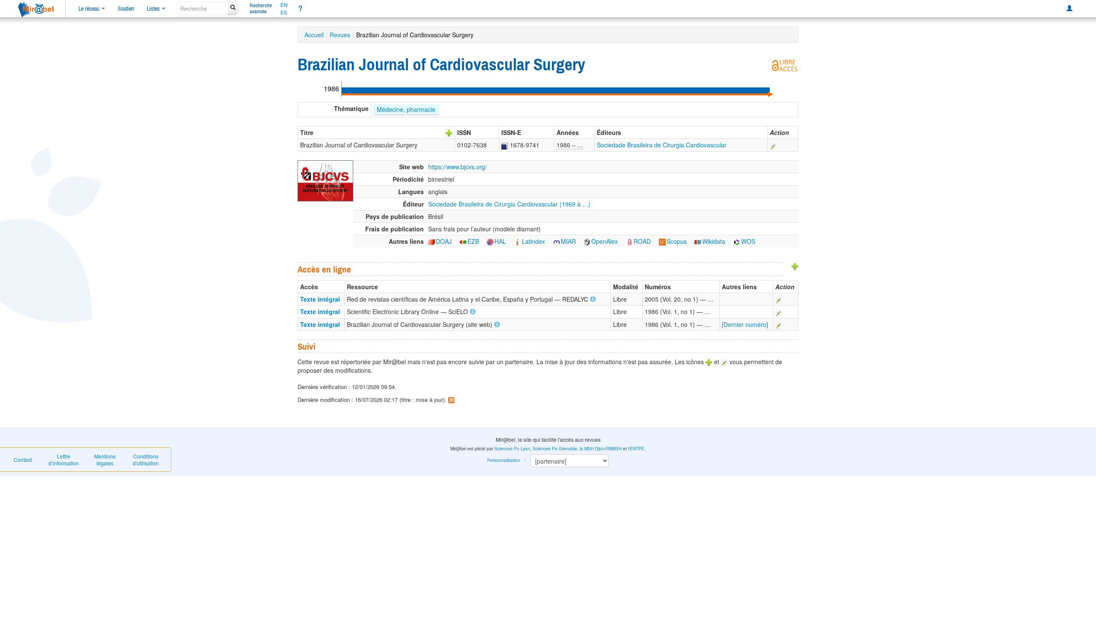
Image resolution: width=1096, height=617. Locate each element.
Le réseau (89, 8)
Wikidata (713, 241)
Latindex (533, 241)
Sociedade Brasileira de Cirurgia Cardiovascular (662, 145)
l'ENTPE (636, 449)
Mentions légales (105, 459)
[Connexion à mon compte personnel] (1069, 8)
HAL (500, 241)
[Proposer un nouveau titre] (449, 132)
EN (284, 5)
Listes (154, 8)
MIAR (568, 241)
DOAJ (444, 241)
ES (283, 12)
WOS (748, 241)
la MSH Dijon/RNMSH (601, 449)
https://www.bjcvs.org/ (457, 166)
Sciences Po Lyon (512, 449)
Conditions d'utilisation (146, 459)
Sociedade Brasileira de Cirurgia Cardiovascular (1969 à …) (509, 204)
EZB (473, 241)
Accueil (314, 34)
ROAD (642, 241)
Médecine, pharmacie (406, 109)
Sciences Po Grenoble (555, 449)
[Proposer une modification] (773, 145)
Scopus (677, 241)
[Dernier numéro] (745, 324)
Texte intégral (320, 299)
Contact (23, 459)
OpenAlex (604, 241)
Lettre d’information (63, 459)
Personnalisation (503, 460)
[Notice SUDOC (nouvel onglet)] (504, 145)
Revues (340, 34)
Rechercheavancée (261, 8)
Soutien (126, 8)
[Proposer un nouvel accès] (795, 265)
